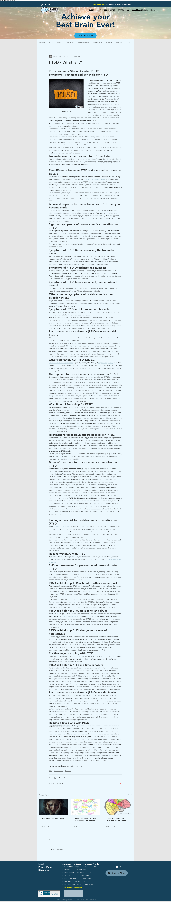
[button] (129, 43)
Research (109, 43)
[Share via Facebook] (50, 778)
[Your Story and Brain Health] (53, 807)
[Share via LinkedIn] (59, 778)
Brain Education (83, 43)
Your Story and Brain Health (52, 818)
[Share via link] (64, 778)
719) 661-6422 (89, 867)
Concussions (70, 43)
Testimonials (97, 43)
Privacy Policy (45, 867)
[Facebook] (45, 4)
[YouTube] (48, 4)
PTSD (50, 771)
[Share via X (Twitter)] (55, 778)
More (117, 43)
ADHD (51, 43)
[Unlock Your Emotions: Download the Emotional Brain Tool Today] (117, 807)
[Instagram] (41, 4)
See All (130, 795)
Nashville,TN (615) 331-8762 (76, 882)
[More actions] (121, 56)
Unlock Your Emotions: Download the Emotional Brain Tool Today (116, 819)
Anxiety (59, 43)
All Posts (42, 43)
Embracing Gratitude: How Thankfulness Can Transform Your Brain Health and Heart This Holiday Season (85, 819)
